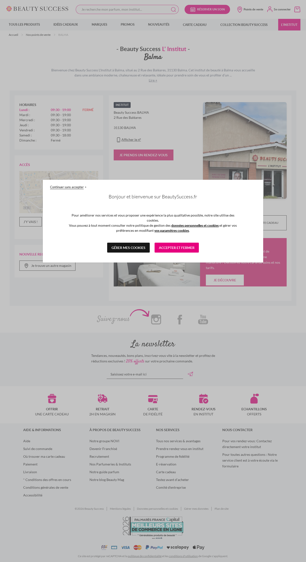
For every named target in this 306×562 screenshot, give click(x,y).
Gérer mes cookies (128, 247)
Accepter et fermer (176, 247)
